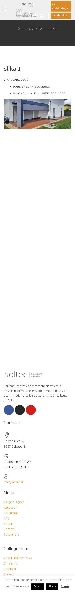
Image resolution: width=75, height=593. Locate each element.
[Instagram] (20, 410)
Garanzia (10, 569)
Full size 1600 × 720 (50, 93)
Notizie (8, 523)
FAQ (6, 518)
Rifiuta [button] (52, 586)
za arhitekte (59, 15)
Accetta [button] (38, 586)
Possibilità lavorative (18, 558)
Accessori (10, 507)
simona (19, 93)
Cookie (65, 586)
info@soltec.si (13, 482)
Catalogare (11, 534)
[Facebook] (9, 410)
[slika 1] (37, 101)
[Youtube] (31, 410)
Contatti (9, 529)
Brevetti (9, 574)
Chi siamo (10, 563)
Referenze (11, 513)
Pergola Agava (14, 502)
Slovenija (33, 29)
